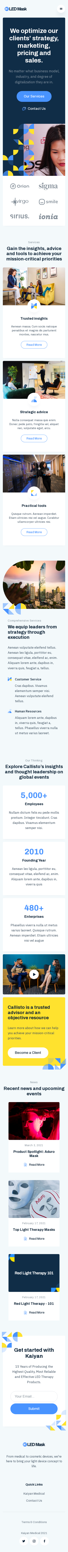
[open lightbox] (34, 974)
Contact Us (34, 1500)
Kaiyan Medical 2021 (34, 1533)
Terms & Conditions (34, 1522)
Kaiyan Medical (34, 1493)
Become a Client (28, 1053)
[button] (61, 9)
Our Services (34, 96)
